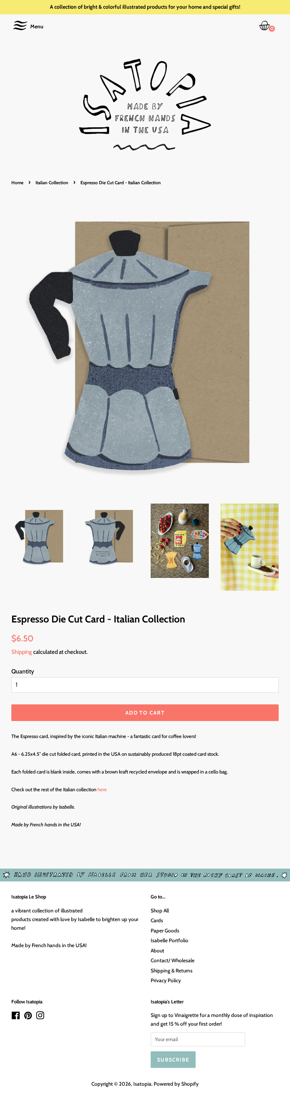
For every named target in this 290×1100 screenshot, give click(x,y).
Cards (157, 920)
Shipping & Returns (172, 971)
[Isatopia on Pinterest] (28, 1017)
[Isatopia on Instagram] (40, 1017)
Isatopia (142, 1084)
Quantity (22, 671)
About (157, 950)
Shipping (21, 652)
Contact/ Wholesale (172, 960)
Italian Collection (51, 182)
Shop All (160, 910)
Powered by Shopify (176, 1084)
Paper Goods (165, 930)
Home (17, 182)
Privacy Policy (166, 980)
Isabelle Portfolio (169, 940)
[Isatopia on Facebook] (15, 1017)
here (102, 789)
